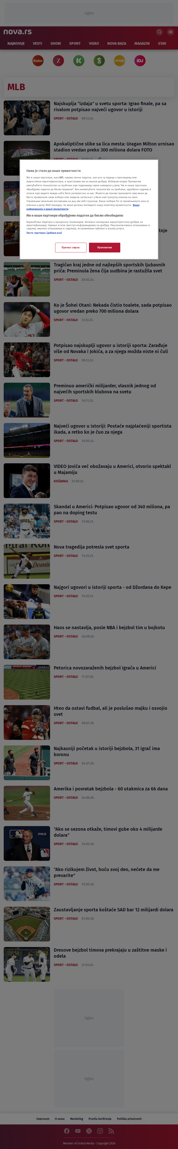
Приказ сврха (71, 247)
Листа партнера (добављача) (44, 232)
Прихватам (104, 247)
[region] (89, 209)
